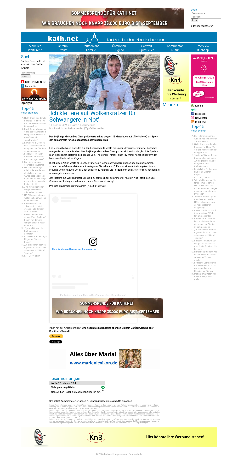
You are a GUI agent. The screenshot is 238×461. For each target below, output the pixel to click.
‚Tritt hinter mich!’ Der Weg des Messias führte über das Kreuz (34, 190)
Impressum (121, 454)
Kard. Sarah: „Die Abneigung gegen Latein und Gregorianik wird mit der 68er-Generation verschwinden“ (35, 134)
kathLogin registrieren (111, 405)
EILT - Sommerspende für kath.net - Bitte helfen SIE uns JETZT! (205, 139)
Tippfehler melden (94, 128)
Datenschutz (135, 454)
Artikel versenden (74, 128)
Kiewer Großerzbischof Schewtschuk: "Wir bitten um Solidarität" (205, 213)
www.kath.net (72, 417)
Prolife (73, 125)
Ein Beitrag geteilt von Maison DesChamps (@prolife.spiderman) (93, 295)
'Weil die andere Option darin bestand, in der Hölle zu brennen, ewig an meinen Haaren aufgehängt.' (205, 202)
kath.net (108, 454)
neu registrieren (205, 25)
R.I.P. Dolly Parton (32, 256)
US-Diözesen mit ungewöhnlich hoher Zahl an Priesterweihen (35, 198)
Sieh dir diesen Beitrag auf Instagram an (74, 249)
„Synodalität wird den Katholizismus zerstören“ (34, 231)
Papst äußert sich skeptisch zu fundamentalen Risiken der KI (35, 181)
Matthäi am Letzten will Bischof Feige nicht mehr (205, 277)
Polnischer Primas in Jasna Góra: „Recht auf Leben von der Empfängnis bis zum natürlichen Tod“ (35, 220)
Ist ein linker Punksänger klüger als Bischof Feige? (35, 239)
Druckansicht (56, 128)
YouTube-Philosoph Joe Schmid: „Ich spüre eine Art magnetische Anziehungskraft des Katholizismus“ (205, 161)
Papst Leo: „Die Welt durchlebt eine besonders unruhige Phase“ (34, 157)
